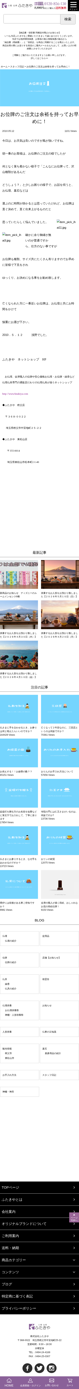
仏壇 (4, 936)
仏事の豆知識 (49, 1031)
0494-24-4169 (42, 1352)
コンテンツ (10, 1272)
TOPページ (10, 1187)
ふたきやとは (12, 1199)
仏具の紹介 (10, 988)
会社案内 (9, 1212)
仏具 (4, 979)
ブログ (7, 1284)
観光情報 (7, 1048)
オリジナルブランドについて (24, 1224)
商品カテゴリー (14, 1260)
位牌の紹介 (10, 962)
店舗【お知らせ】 (51, 957)
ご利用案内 (10, 1236)
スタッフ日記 (49, 1075)
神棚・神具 (8, 1091)
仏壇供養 (7, 1005)
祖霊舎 (45, 979)
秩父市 (8, 1053)
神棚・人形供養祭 (14, 1015)
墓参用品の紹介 (53, 1053)
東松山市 (9, 1058)
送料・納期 (10, 1248)
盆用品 (45, 936)
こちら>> (43, 58)
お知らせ (47, 1005)
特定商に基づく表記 (17, 1296)
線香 (7, 984)
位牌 (4, 957)
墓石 (44, 1048)
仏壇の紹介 (10, 940)
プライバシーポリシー (19, 1308)
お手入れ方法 (9, 1075)
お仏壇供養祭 (12, 1010)
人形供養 (7, 1031)
